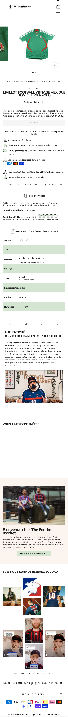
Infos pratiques (33, 694)
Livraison (12, 140)
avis (17, 177)
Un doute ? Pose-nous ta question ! (33, 185)
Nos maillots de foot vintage (33, 674)
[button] (10, 324)
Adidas (34, 89)
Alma (60, 172)
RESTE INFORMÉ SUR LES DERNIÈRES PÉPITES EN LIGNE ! (33, 684)
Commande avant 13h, (19, 145)
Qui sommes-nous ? (34, 553)
